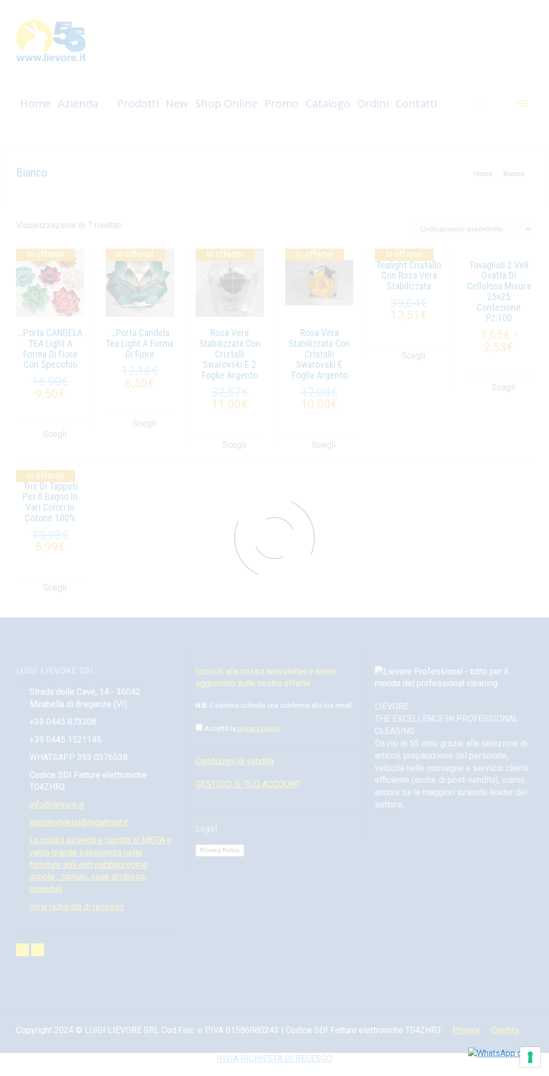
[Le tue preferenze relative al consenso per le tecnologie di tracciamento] (530, 1057)
